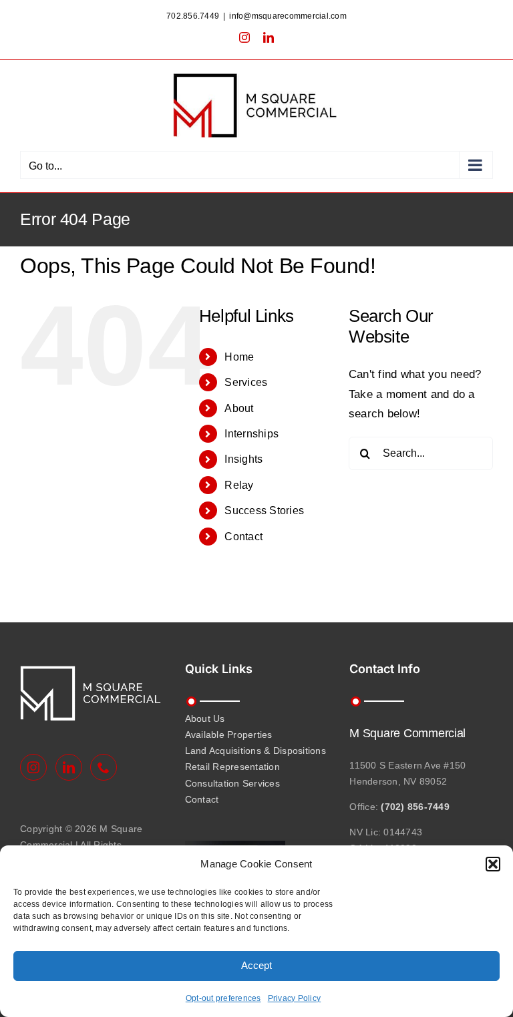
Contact (243, 536)
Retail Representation (232, 766)
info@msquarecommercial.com (288, 16)
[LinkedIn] (68, 767)
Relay (238, 485)
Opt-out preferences (223, 998)
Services (245, 382)
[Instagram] (33, 767)
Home (239, 357)
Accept (256, 965)
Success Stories (264, 510)
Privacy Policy (294, 998)
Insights (243, 459)
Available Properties (229, 734)
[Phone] (103, 767)
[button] (493, 864)
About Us (205, 718)
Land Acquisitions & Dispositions (255, 750)
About (238, 408)
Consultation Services (232, 783)
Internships (251, 433)
